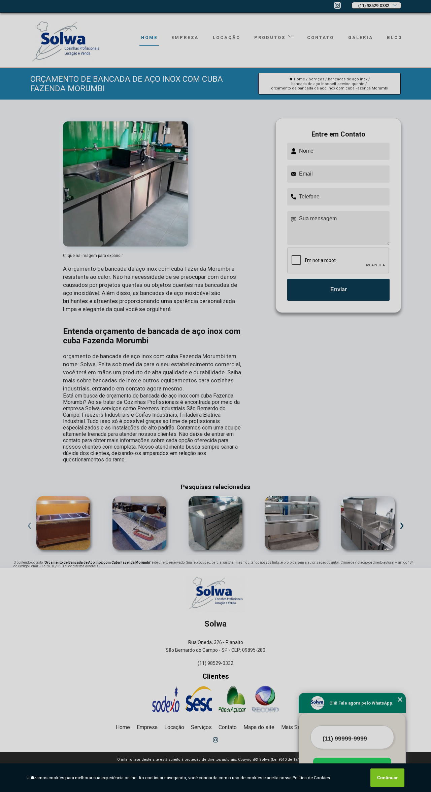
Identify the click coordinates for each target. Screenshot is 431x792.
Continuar (387, 777)
